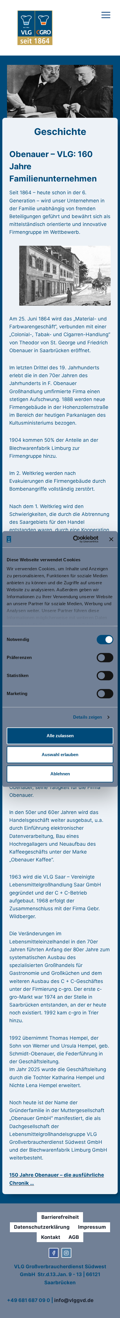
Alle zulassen (60, 735)
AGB (73, 1237)
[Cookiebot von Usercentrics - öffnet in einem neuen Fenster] (74, 539)
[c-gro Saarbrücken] (54, 1253)
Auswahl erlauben (60, 754)
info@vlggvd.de (73, 1300)
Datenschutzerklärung (42, 1227)
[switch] (105, 657)
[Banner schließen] (111, 539)
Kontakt (50, 1237)
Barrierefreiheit (60, 1217)
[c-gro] (66, 1253)
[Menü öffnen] (105, 28)
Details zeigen (87, 717)
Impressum (92, 1227)
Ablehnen (60, 773)
